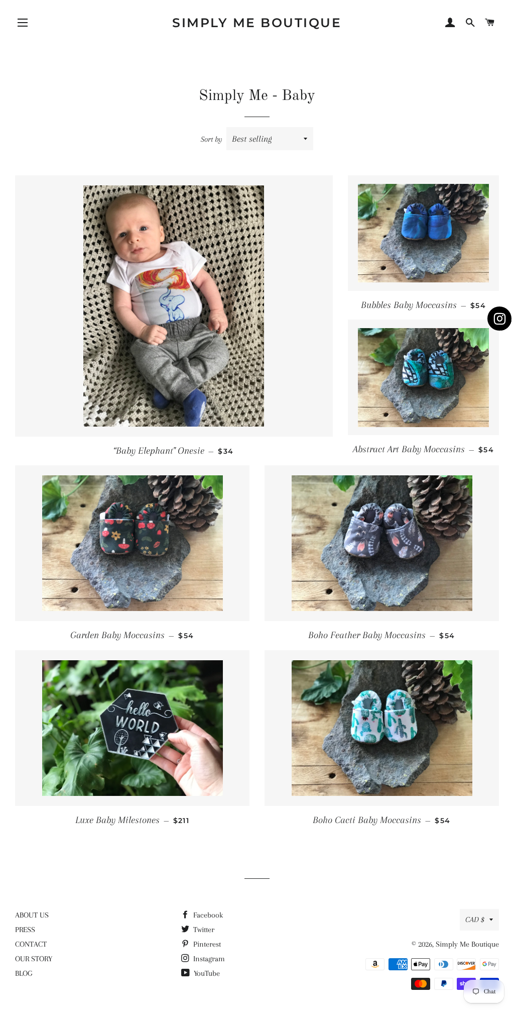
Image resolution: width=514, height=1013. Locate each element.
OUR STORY (33, 958)
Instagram (208, 958)
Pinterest (206, 944)
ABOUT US (32, 915)
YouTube (206, 973)
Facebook (207, 915)
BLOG (23, 973)
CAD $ (474, 919)
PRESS (25, 929)
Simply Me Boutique (256, 22)
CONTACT (31, 944)
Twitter (202, 929)
